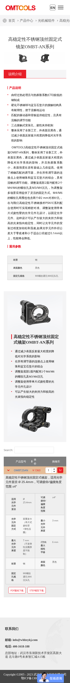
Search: (8, 450)
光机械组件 (46, 20)
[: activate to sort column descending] (8, 461)
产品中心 (26, 20)
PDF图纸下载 (17, 590)
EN (52, 8)
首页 (11, 20)
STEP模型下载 (36, 590)
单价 (35, 461)
